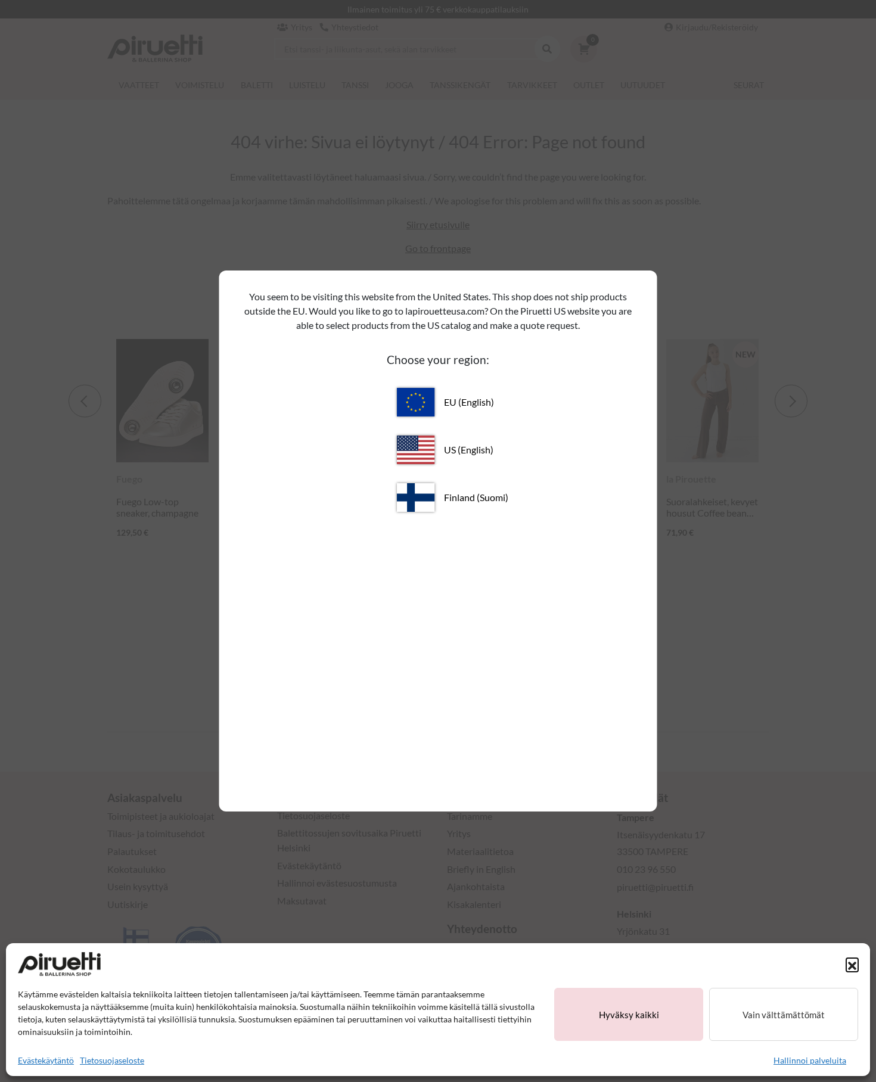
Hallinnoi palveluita (810, 1060)
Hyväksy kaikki (629, 1014)
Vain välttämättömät (784, 1014)
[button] (852, 964)
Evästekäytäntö (46, 1060)
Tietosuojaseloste (112, 1060)
